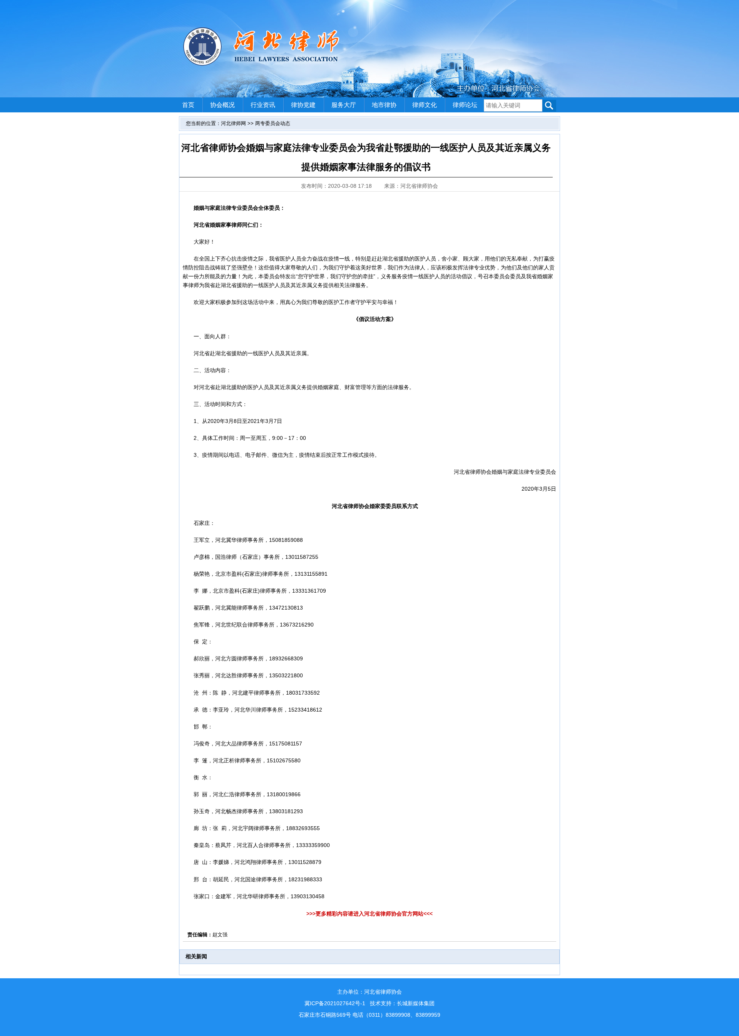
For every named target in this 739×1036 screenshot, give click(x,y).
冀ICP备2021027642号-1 (334, 1003)
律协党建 (303, 105)
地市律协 (384, 105)
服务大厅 (343, 105)
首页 (188, 105)
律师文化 (424, 105)
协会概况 (222, 105)
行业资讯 (263, 105)
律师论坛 (465, 105)
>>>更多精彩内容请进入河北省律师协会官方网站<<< (369, 914)
